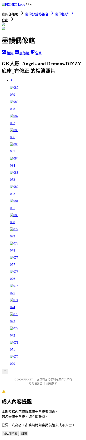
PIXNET (28, 379)
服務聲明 (51, 383)
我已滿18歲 (10, 433)
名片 (38, 53)
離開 (24, 433)
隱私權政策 (35, 383)
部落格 (24, 53)
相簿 (10, 53)
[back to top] (5, 371)
